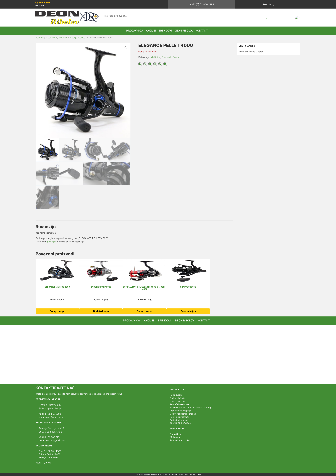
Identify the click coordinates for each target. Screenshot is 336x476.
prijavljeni (52, 241)
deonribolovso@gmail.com (52, 440)
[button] (125, 47)
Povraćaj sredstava (179, 404)
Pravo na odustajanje (180, 410)
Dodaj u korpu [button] (57, 311)
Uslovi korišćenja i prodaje (183, 413)
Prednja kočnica (77, 37)
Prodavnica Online (193, 474)
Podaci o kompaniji (179, 420)
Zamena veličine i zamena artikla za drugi (190, 407)
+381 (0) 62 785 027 (49, 437)
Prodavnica (51, 37)
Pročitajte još (188, 311)
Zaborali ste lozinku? (180, 440)
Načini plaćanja (177, 398)
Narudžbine (175, 434)
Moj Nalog (268, 4)
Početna (40, 37)
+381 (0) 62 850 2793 (202, 4)
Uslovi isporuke (177, 401)
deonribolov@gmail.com (51, 417)
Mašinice (63, 37)
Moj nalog (175, 437)
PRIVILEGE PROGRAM (180, 423)
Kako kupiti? (176, 395)
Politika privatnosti (179, 417)
